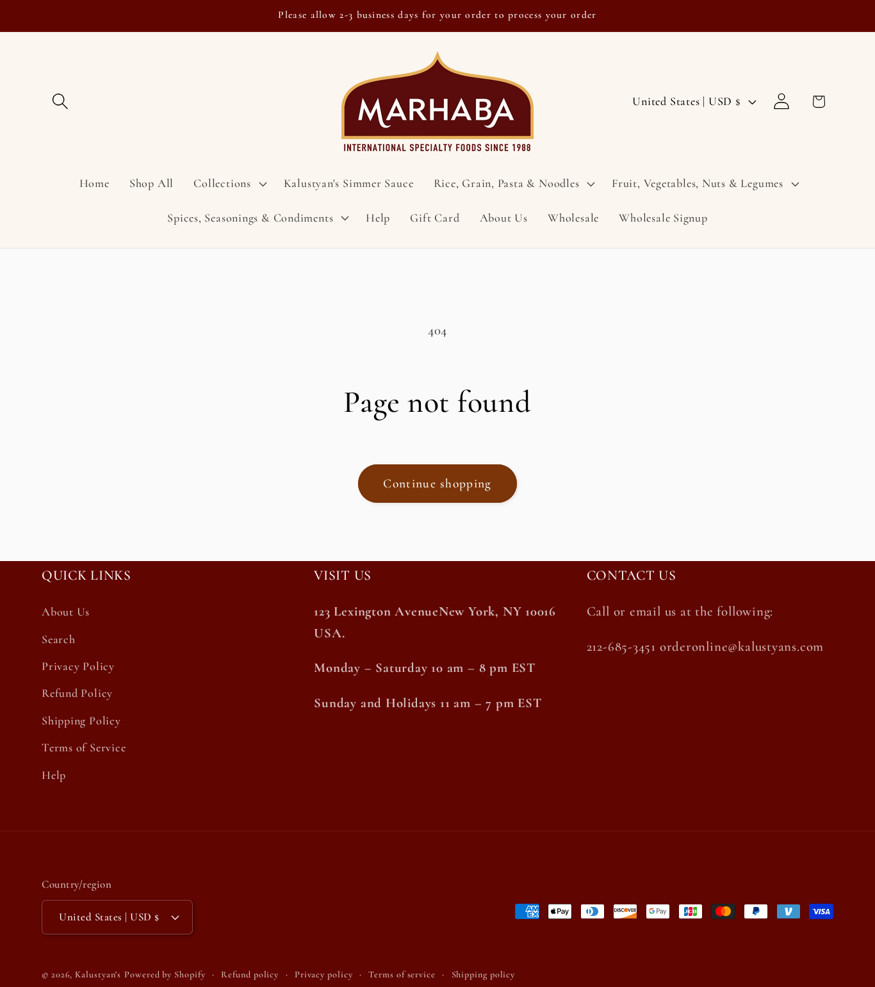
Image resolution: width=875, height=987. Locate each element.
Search (59, 639)
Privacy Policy (78, 666)
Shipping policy (484, 973)
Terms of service (402, 973)
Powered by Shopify (164, 973)
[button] (60, 101)
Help (54, 775)
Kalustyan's (98, 973)
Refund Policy (77, 694)
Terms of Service (84, 747)
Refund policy (250, 973)
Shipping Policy (81, 721)
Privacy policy (324, 973)
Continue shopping (437, 483)
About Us (66, 612)
